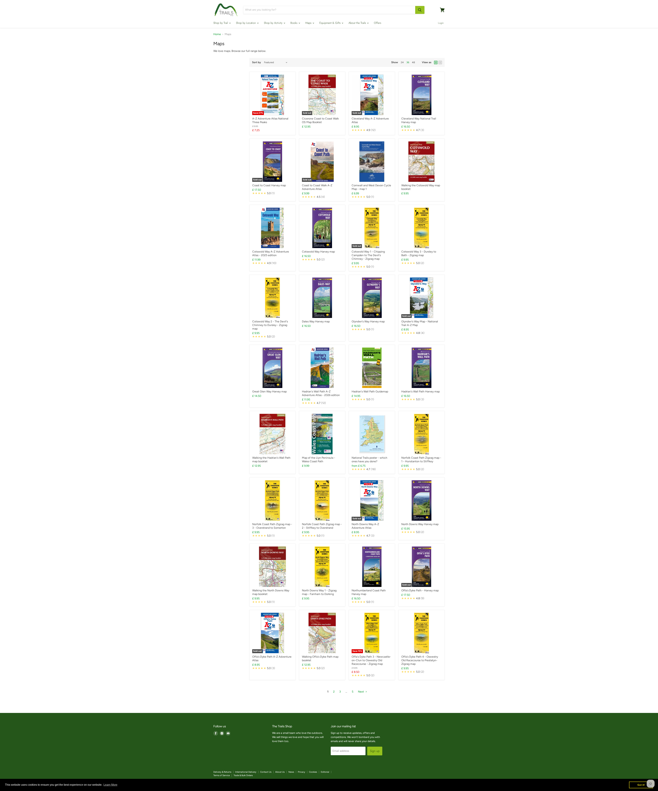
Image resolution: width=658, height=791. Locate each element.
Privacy (301, 772)
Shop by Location (246, 23)
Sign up (375, 751)
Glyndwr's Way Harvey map (368, 321)
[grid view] (435, 62)
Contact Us (265, 772)
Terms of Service (221, 775)
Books (294, 23)
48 (413, 62)
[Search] (419, 10)
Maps (308, 23)
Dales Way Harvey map (316, 321)
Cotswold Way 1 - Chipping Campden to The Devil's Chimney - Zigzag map (368, 255)
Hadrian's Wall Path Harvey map (420, 391)
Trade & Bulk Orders (243, 775)
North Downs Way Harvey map (419, 524)
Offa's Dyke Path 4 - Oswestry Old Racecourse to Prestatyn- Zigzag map (419, 660)
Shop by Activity (273, 23)
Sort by (256, 62)
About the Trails (358, 23)
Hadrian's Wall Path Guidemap (370, 391)
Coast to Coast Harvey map (269, 185)
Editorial (325, 772)
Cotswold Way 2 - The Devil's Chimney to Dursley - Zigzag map (270, 325)
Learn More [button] (110, 784)
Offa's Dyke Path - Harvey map (420, 590)
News (291, 772)
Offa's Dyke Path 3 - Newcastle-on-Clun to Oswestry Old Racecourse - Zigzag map (371, 660)
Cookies (313, 772)
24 (402, 62)
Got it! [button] (641, 784)
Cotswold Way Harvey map (318, 251)
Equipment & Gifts (330, 23)
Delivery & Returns (222, 772)
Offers (377, 23)
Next (361, 691)
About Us (280, 772)
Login (441, 23)
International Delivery (245, 772)
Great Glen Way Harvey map (269, 391)
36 (407, 62)
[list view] (440, 62)
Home (217, 34)
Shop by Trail (221, 23)
